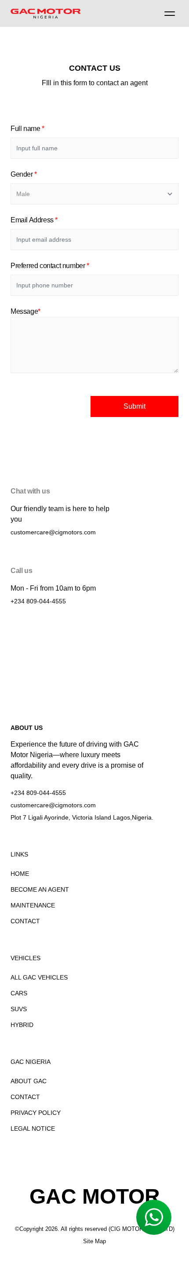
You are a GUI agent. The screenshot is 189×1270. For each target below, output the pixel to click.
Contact (25, 921)
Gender (24, 174)
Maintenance (33, 905)
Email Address (34, 220)
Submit (134, 406)
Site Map (94, 1241)
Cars (19, 993)
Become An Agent (40, 889)
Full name (27, 128)
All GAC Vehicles (39, 977)
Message (25, 311)
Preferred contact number (50, 265)
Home (20, 873)
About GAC (29, 1081)
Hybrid (22, 1024)
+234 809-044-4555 (38, 601)
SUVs (19, 1008)
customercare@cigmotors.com (53, 532)
